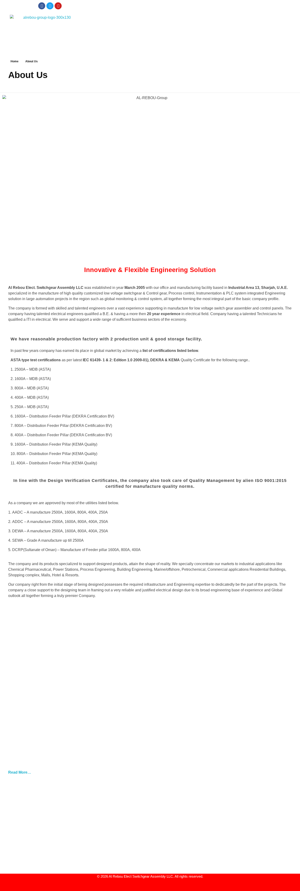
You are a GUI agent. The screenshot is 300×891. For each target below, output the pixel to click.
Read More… (19, 772)
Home (15, 61)
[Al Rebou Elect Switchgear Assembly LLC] (45, 30)
